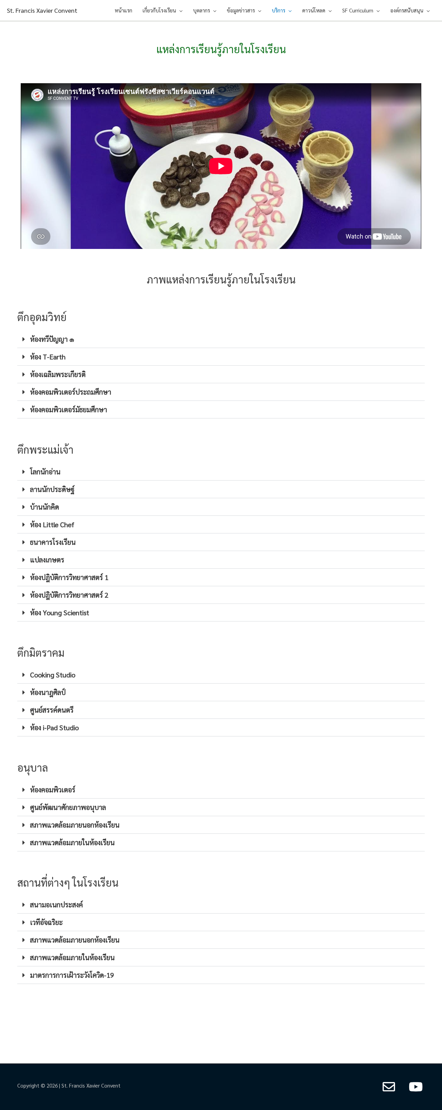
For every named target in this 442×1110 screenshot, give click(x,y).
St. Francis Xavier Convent (42, 10)
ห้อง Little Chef (52, 524)
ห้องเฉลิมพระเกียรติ (58, 374)
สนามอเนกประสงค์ (56, 904)
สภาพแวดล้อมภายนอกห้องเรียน (74, 824)
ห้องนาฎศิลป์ (48, 692)
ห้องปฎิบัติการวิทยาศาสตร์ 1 (69, 577)
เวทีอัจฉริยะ (46, 922)
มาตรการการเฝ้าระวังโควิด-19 (72, 975)
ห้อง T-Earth (48, 356)
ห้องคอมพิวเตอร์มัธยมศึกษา (68, 409)
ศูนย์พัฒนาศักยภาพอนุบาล (68, 807)
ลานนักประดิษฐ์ (52, 489)
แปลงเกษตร (47, 559)
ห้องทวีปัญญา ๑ (52, 339)
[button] (221, 339)
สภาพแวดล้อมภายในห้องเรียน (72, 842)
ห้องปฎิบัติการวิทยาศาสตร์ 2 (69, 594)
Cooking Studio (52, 674)
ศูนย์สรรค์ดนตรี (52, 709)
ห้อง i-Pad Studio (54, 727)
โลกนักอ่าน (45, 471)
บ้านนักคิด (44, 506)
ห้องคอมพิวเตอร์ (52, 789)
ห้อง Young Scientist (59, 612)
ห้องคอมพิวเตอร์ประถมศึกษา (70, 391)
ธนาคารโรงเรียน (53, 542)
